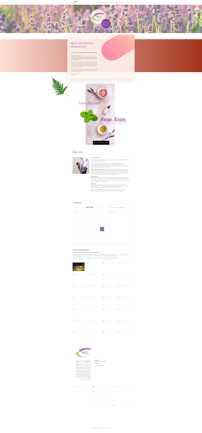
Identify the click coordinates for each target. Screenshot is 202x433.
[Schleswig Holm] (123, 297)
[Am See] (123, 262)
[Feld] (93, 297)
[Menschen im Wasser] (93, 332)
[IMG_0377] (123, 321)
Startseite (98, 2)
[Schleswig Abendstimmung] (108, 308)
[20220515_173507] (108, 262)
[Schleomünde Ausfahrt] (76, 320)
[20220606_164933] (123, 274)
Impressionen (122, 2)
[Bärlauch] (91, 274)
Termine (116, 2)
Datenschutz (107, 428)
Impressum (102, 428)
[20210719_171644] (108, 286)
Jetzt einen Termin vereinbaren (101, 142)
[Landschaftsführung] (91, 308)
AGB (111, 428)
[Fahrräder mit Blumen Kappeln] (78, 297)
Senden (88, 379)
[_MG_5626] (78, 309)
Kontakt (127, 2)
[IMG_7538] (123, 285)
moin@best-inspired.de (101, 366)
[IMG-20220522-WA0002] (123, 332)
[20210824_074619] (123, 308)
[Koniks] (78, 270)
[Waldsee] (108, 274)
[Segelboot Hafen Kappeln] (78, 286)
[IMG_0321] (93, 286)
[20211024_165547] (108, 297)
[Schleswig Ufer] (78, 274)
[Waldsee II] (93, 321)
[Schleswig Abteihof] (93, 263)
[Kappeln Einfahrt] (78, 332)
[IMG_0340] (108, 332)
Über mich (112, 2)
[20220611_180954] (108, 321)
